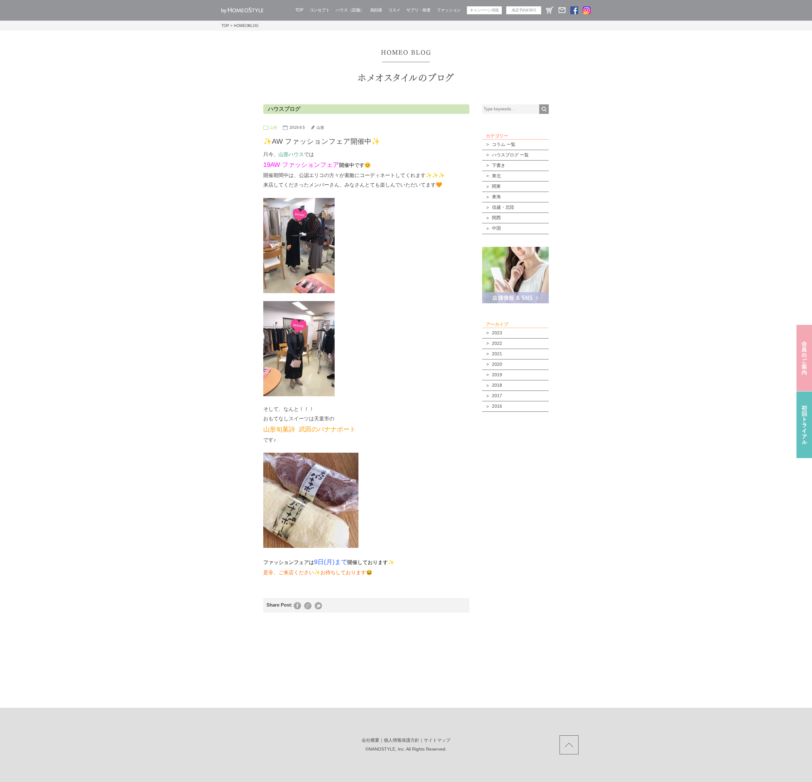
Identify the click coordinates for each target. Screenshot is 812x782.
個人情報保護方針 (401, 740)
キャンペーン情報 (484, 10)
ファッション (449, 10)
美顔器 (376, 10)
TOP (299, 10)
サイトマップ (437, 740)
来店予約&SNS (524, 10)
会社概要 (370, 740)
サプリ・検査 (418, 10)
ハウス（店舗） (350, 10)
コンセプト (320, 10)
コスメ (394, 10)
